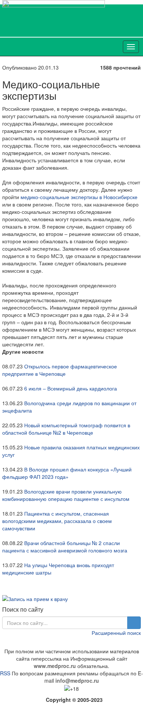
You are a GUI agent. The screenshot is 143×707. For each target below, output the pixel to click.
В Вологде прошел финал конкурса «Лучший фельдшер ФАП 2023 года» (67, 473)
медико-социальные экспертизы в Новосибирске (79, 197)
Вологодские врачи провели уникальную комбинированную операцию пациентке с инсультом (65, 495)
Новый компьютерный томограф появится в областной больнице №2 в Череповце (66, 428)
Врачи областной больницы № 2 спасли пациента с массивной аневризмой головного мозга (64, 546)
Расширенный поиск (116, 632)
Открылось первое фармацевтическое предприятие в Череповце (59, 370)
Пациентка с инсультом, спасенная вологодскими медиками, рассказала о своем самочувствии (57, 521)
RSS (5, 673)
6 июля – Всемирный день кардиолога (70, 388)
